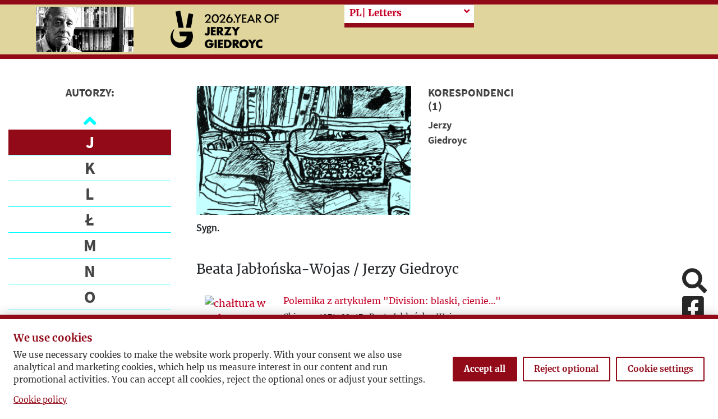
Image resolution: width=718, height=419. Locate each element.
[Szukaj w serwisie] (694, 282)
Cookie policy (40, 400)
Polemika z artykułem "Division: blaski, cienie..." (392, 300)
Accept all (484, 368)
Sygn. (207, 227)
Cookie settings (660, 368)
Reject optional (566, 368)
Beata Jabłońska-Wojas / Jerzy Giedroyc (327, 269)
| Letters (375, 13)
